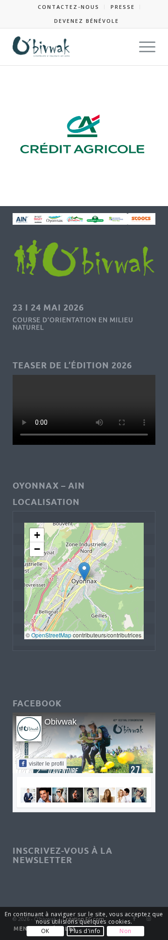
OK (45, 931)
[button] (84, 571)
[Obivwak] (70, 46)
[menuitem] (69, 7)
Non (125, 931)
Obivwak (60, 721)
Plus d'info (85, 931)
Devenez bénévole (86, 20)
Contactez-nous (68, 6)
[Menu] (142, 46)
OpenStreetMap (51, 635)
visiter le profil (46, 763)
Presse (123, 6)
